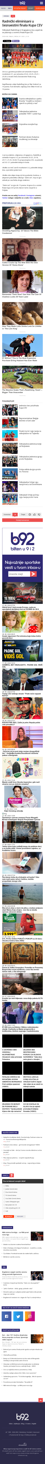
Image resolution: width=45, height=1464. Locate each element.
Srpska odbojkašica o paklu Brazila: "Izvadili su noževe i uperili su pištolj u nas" (30, 100)
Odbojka (6, 16)
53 (4, 1165)
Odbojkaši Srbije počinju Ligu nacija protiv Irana (29, 496)
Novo (3, 8)
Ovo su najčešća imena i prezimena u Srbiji (17, 1370)
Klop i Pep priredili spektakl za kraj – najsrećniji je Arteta (21, 1163)
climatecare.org (22, 1455)
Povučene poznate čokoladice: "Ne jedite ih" (18, 1382)
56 (4, 1160)
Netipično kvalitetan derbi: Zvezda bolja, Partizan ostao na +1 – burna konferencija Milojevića (22, 1138)
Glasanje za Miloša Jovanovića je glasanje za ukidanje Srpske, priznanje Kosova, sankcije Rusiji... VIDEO (21, 1365)
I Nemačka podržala (9, 1355)
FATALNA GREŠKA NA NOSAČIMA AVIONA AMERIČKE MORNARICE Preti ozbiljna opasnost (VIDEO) (12, 1082)
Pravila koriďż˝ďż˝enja (16, 1435)
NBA (4, 1267)
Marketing (23, 1432)
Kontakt (29, 1432)
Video (11, 1424)
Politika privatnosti (30, 1435)
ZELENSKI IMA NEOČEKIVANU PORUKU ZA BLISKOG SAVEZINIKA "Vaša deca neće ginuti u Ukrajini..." (32, 1055)
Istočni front (20, 8)
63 (4, 1154)
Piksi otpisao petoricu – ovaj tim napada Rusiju (18, 1158)
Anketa (5, 1175)
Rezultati (20, 1216)
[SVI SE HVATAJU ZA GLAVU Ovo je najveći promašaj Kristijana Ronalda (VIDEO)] (33, 1101)
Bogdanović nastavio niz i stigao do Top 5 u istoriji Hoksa (22, 1297)
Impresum (36, 1432)
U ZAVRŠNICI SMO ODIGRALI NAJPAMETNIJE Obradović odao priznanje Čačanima (12, 1055)
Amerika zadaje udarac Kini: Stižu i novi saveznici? (19, 1373)
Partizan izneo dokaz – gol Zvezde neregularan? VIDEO (21, 1145)
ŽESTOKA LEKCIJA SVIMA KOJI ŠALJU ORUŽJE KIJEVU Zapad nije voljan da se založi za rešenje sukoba (33, 1082)
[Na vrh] (40, 1400)
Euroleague (7, 1227)
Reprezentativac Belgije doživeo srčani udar (28, 419)
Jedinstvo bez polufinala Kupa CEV (29, 406)
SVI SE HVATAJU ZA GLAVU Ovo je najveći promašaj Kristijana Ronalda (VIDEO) (31, 1107)
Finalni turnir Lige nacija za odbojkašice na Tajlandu (30, 432)
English (34, 1424)
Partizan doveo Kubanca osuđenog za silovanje (29, 138)
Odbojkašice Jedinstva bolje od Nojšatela (30, 445)
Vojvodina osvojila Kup (28, 124)
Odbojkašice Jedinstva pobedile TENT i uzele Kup (30, 112)
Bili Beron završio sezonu (11, 1257)
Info (10, 8)
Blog (22, 1424)
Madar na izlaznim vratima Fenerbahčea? (17, 1244)
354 (4, 1141)
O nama (28, 1424)
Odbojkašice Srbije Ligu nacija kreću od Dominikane (30, 483)
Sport (30, 8)
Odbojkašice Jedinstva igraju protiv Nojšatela (30, 457)
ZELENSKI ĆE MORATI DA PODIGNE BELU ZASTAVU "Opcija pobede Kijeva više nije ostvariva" (12, 1107)
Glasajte (8, 1216)
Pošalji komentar (22, 520)
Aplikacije (17, 1424)
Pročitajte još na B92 (11, 1330)
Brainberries (23, 236)
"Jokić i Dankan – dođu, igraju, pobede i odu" (18, 1288)
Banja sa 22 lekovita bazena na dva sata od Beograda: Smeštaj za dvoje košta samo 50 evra (21, 1359)
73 (4, 1147)
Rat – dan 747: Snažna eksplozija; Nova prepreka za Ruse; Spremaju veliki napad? (15, 1337)
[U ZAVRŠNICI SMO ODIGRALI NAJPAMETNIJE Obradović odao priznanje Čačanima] (12, 1047)
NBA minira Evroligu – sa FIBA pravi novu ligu (17, 1385)
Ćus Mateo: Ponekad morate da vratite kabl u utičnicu (21, 1253)
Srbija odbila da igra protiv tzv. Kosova (30, 470)
